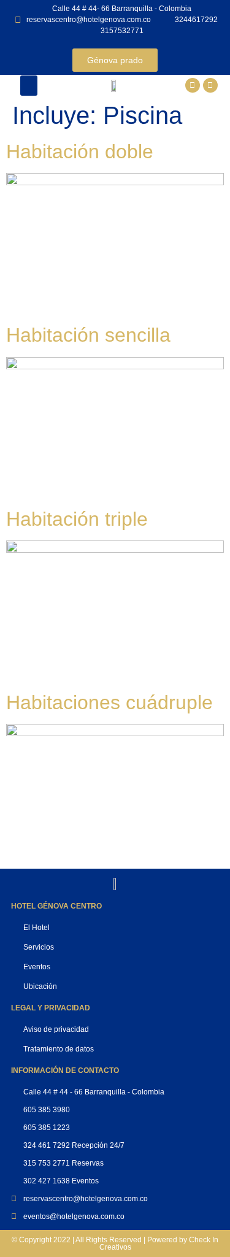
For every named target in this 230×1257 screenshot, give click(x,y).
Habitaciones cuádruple (109, 702)
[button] (28, 85)
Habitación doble (79, 151)
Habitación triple (77, 519)
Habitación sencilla (88, 335)
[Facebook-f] (192, 85)
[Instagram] (210, 85)
